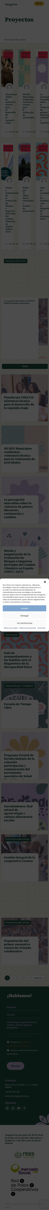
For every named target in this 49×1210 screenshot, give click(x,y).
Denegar (24, 616)
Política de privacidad (27, 628)
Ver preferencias (24, 623)
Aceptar (24, 608)
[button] (45, 582)
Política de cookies (11, 628)
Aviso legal (41, 628)
